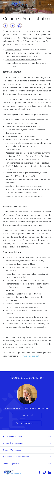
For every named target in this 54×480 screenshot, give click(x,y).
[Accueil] (19, 3)
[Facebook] (39, 472)
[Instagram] (44, 472)
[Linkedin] (49, 472)
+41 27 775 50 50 (26, 423)
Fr (43, 4)
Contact (24, 415)
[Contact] (27, 395)
